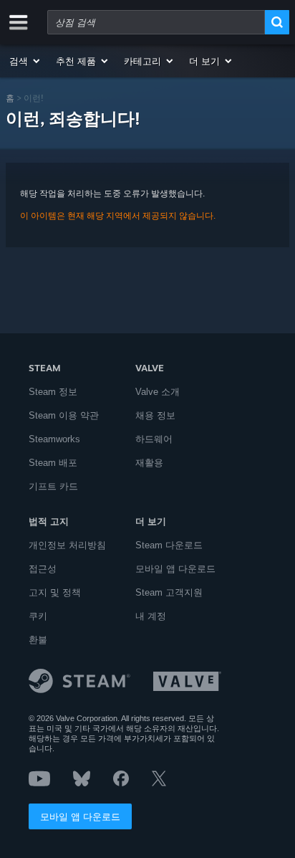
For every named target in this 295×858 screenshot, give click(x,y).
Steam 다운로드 (169, 545)
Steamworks (54, 439)
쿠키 (38, 616)
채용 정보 (155, 415)
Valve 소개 (157, 391)
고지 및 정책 (55, 592)
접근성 (43, 568)
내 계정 (150, 616)
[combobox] (156, 22)
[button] (25, 60)
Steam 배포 (53, 462)
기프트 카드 (53, 486)
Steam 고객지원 (169, 592)
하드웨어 (154, 439)
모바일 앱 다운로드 (80, 816)
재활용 (149, 462)
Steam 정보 (53, 391)
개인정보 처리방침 (67, 545)
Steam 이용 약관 (64, 415)
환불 (38, 639)
